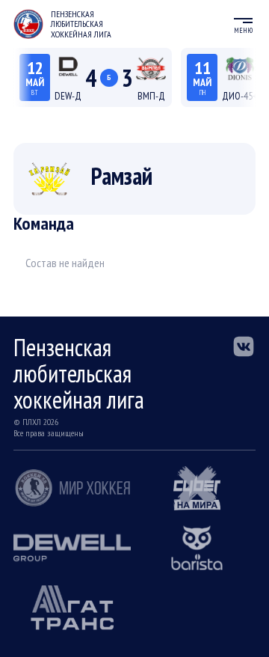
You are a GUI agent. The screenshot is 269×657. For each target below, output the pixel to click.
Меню (243, 30)
